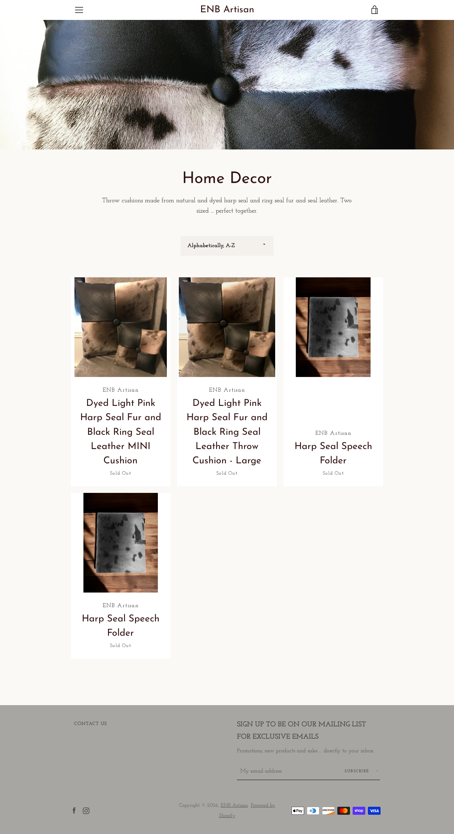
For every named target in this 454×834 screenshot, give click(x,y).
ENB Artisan (227, 10)
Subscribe (358, 771)
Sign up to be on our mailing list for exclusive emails (301, 730)
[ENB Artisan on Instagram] (86, 810)
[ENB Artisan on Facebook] (74, 810)
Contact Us (90, 723)
